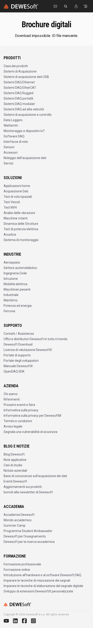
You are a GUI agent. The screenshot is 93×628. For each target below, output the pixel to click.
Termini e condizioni (18, 421)
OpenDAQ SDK (14, 371)
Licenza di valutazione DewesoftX (28, 350)
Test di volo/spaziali (18, 196)
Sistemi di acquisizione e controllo (28, 114)
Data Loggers (13, 120)
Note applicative (15, 460)
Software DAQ (14, 136)
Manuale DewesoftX (18, 366)
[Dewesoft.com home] (21, 6)
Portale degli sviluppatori (21, 360)
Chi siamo (11, 394)
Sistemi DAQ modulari (19, 104)
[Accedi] (76, 6)
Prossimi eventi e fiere (19, 405)
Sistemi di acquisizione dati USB (26, 77)
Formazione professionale (22, 564)
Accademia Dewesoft (19, 515)
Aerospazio (12, 262)
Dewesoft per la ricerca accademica (29, 542)
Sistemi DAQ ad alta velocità (24, 109)
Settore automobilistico (20, 268)
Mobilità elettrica (15, 284)
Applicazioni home (17, 186)
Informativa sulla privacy (21, 410)
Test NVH (10, 207)
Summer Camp (15, 525)
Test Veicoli (12, 202)
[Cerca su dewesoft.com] (65, 6)
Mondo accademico (18, 520)
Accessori (11, 152)
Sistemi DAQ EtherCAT (20, 87)
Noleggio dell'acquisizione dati (25, 158)
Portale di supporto (17, 355)
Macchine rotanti (16, 218)
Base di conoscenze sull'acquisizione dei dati (35, 476)
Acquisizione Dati (16, 191)
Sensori (9, 147)
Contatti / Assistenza (19, 333)
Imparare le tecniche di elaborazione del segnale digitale (43, 586)
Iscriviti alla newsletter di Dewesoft (28, 492)
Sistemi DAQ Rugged (18, 93)
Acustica (10, 234)
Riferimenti (12, 399)
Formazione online (17, 569)
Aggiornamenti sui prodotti (23, 487)
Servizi (8, 163)
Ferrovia (9, 311)
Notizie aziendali (15, 470)
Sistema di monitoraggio (21, 240)
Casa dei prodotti (16, 66)
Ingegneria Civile (15, 273)
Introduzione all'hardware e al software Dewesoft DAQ (42, 575)
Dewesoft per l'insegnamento (25, 536)
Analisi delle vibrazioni (19, 213)
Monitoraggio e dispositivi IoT (24, 131)
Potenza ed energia (18, 305)
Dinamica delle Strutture (21, 223)
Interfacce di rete (16, 141)
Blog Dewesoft (14, 454)
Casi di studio (13, 465)
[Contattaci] (55, 6)
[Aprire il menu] (85, 6)
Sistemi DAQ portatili (18, 98)
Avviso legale (13, 426)
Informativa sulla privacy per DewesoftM (32, 415)
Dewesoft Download (18, 344)
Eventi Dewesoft (15, 481)
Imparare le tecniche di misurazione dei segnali (37, 580)
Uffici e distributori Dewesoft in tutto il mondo (35, 339)
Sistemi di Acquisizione (20, 71)
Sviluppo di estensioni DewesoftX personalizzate (38, 591)
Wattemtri (11, 125)
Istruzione (11, 278)
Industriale (11, 295)
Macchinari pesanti (17, 289)
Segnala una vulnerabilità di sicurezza (30, 432)
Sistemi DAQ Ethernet (19, 82)
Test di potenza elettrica (21, 229)
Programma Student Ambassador (28, 531)
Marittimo (11, 300)
